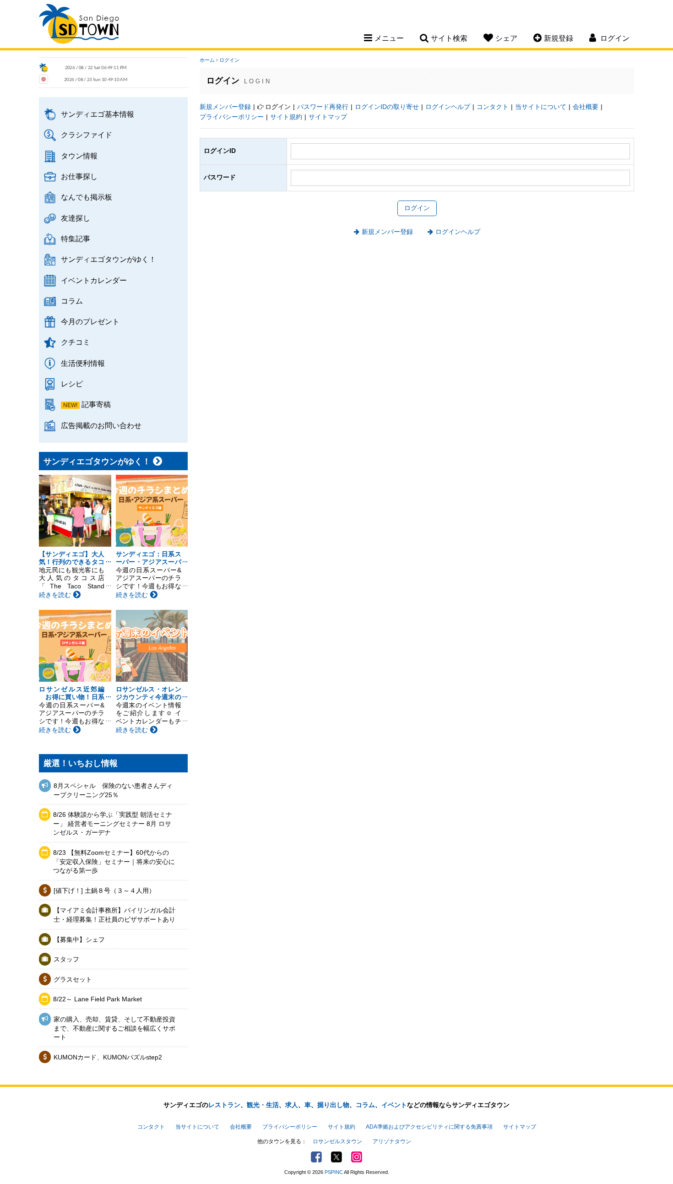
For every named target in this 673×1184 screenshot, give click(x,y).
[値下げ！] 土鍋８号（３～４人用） (104, 890)
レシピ (72, 384)
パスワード (220, 177)
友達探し (75, 218)
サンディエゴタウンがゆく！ (108, 259)
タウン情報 (79, 156)
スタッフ (66, 959)
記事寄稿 (96, 404)
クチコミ (75, 342)
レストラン (224, 1104)
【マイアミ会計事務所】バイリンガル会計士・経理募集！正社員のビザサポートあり (114, 915)
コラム (72, 301)
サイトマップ (328, 116)
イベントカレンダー (94, 280)
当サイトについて (540, 106)
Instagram (356, 1156)
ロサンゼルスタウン (337, 1141)
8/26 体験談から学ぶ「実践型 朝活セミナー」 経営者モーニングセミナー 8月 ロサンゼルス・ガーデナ (112, 823)
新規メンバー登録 (225, 106)
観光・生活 (263, 1104)
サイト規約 (286, 116)
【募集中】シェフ (79, 939)
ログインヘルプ (447, 106)
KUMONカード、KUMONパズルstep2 (108, 1057)
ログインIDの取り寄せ (387, 106)
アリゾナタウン (392, 1141)
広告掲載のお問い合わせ (101, 425)
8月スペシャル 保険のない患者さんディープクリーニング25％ (113, 790)
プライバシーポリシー (232, 116)
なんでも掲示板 (86, 197)
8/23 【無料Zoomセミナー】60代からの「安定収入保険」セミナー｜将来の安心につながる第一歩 (114, 861)
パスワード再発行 (322, 106)
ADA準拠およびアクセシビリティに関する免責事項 (429, 1127)
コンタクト (493, 106)
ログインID (220, 150)
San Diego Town (79, 25)
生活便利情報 (83, 363)
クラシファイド (86, 134)
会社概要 (585, 106)
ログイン (229, 60)
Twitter (336, 1156)
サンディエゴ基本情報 (97, 114)
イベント (394, 1104)
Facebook (316, 1156)
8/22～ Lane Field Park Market (97, 999)
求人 (291, 1104)
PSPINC (334, 1172)
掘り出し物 (333, 1104)
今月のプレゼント (90, 321)
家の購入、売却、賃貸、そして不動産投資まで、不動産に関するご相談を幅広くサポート (114, 1028)
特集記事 (75, 238)
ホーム (207, 60)
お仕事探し (79, 176)
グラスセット (73, 979)
